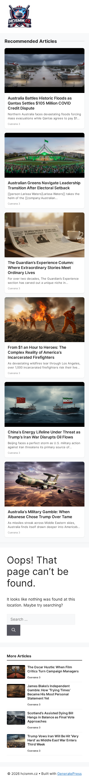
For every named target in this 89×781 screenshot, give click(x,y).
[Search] (13, 630)
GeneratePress (69, 773)
